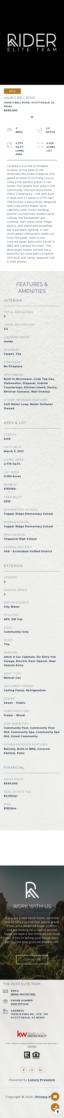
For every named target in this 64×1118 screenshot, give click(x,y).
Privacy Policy (47, 1097)
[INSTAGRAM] (32, 1070)
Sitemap (32, 1046)
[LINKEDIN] (40, 1070)
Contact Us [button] (32, 959)
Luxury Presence (41, 1080)
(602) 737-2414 (20, 1004)
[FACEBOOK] (24, 1070)
